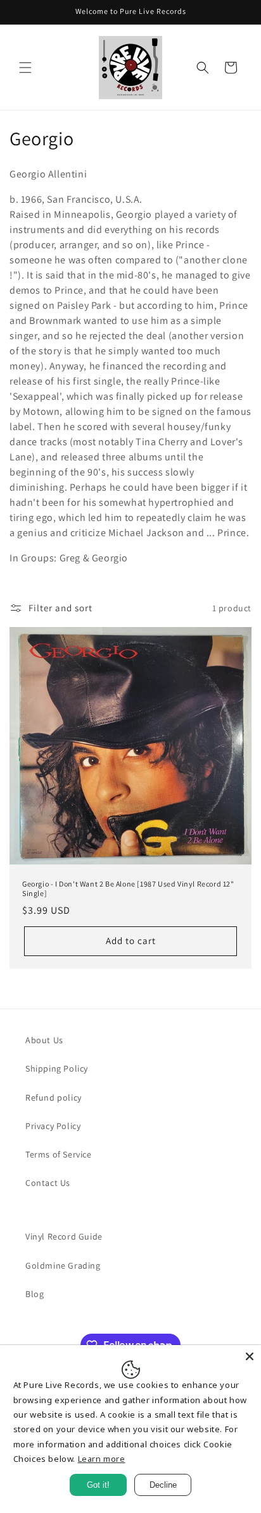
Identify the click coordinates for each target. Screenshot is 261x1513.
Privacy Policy (52, 1126)
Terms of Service (58, 1154)
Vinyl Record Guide (64, 1236)
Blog (34, 1294)
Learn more (101, 1458)
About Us (44, 1040)
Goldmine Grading (63, 1265)
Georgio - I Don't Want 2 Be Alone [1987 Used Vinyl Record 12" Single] (128, 889)
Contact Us (47, 1182)
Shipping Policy (56, 1068)
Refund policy (53, 1097)
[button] (25, 67)
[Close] (249, 1356)
